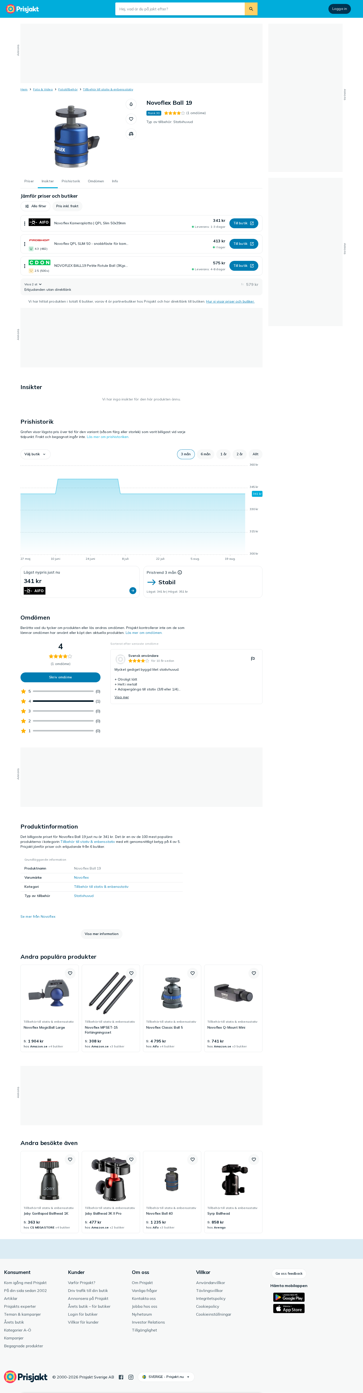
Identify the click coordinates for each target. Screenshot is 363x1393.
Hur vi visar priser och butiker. (230, 301)
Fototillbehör (68, 89)
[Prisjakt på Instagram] (131, 1376)
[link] (186, 676)
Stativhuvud (84, 896)
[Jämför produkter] (131, 133)
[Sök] (251, 8)
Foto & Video (43, 89)
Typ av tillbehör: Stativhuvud (169, 122)
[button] (131, 104)
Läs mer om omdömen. (144, 632)
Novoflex (81, 877)
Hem (24, 89)
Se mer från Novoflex (37, 916)
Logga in (339, 8)
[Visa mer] (25, 223)
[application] (141, 512)
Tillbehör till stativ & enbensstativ (108, 89)
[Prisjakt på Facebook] (121, 1376)
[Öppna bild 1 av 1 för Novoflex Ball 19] (73, 136)
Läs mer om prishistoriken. (108, 437)
